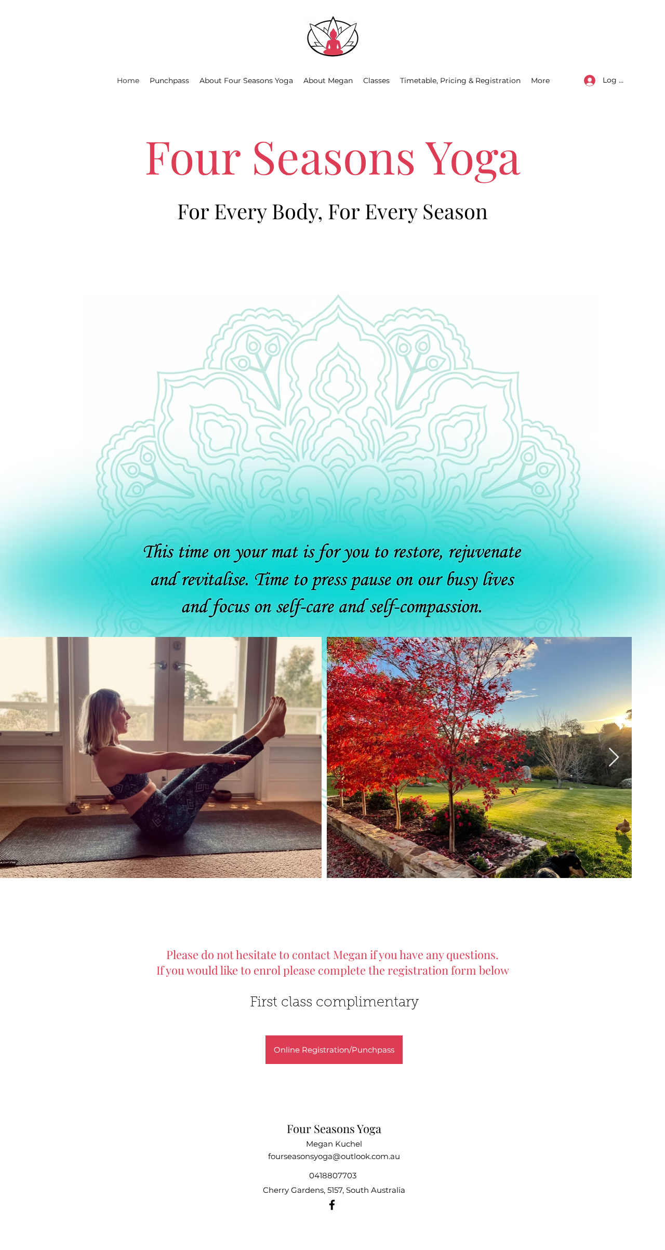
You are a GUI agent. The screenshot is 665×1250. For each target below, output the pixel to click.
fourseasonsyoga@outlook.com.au (334, 1156)
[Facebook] (332, 1205)
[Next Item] (614, 758)
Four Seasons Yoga (334, 1128)
